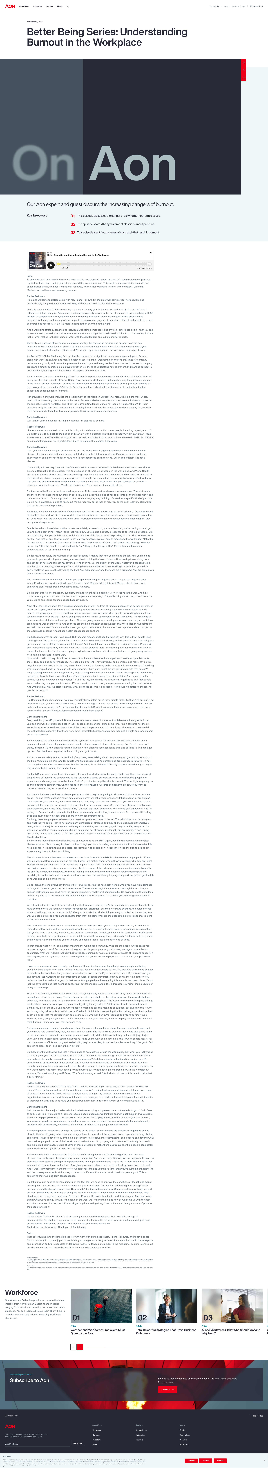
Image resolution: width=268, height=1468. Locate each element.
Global (258, 6)
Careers (226, 6)
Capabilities (24, 6)
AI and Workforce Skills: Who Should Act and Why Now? (231, 1331)
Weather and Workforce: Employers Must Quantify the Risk (98, 1331)
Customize (191, 1461)
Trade (182, 1430)
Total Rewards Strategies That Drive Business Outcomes (166, 1331)
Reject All (206, 1461)
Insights (49, 6)
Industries (37, 6)
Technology (185, 1435)
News (243, 6)
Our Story (96, 1430)
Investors (235, 6)
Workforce (184, 1444)
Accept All (220, 1461)
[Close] (264, 1460)
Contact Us (214, 6)
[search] (68, 6)
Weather (183, 1439)
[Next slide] (80, 1347)
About (59, 6)
